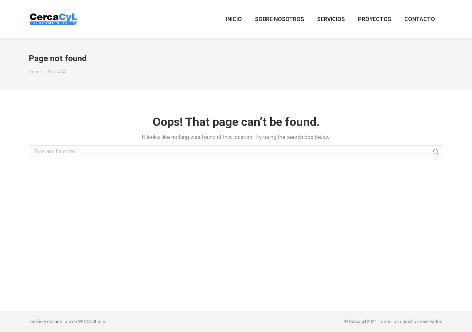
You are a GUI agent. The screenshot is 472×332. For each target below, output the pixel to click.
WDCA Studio (91, 321)
